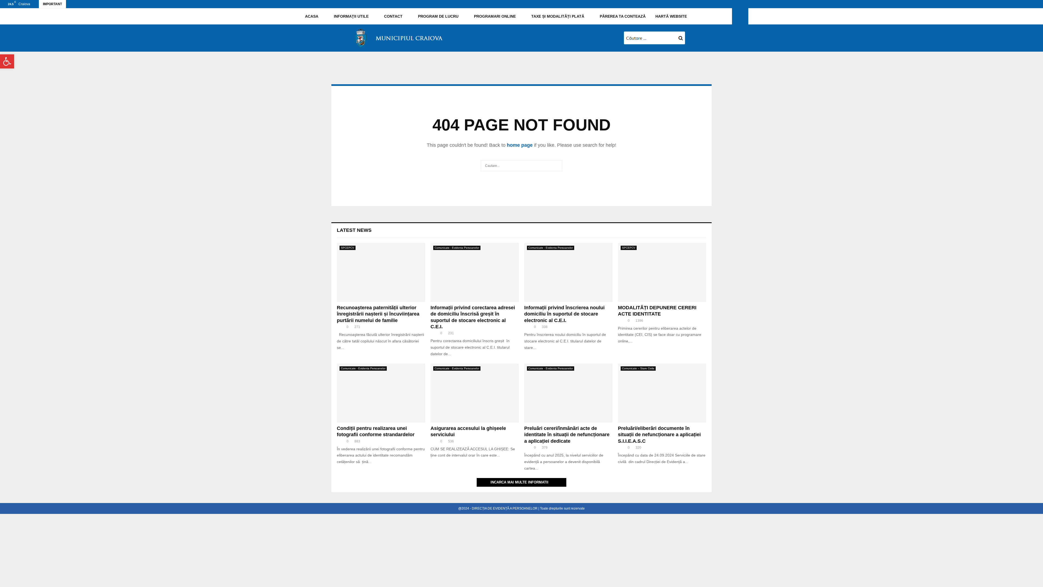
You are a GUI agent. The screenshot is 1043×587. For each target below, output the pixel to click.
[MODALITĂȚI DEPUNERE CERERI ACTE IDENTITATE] (662, 272)
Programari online (494, 16)
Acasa (311, 16)
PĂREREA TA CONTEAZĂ (622, 16)
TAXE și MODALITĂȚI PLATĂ (557, 16)
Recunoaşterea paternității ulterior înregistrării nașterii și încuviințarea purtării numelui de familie (378, 314)
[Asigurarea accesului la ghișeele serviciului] (475, 393)
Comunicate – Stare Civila (638, 368)
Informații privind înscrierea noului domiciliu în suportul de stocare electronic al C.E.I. (564, 314)
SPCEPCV (347, 247)
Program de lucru (437, 16)
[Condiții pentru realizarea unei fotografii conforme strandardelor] (381, 393)
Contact (393, 16)
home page (520, 145)
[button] (7, 61)
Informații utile (351, 16)
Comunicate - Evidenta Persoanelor (457, 247)
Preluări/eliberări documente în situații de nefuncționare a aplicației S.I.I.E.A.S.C (659, 435)
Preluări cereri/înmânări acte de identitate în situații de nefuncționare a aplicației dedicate (567, 435)
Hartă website (671, 16)
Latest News (354, 230)
